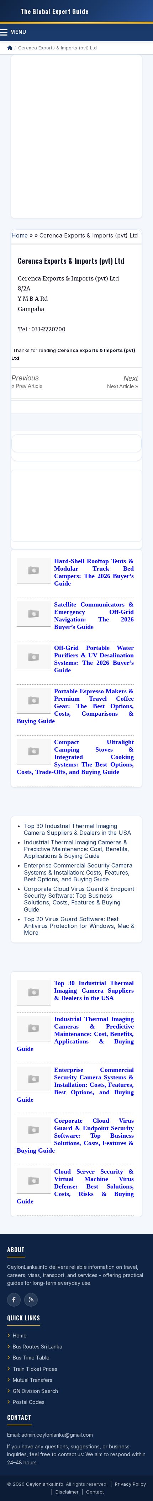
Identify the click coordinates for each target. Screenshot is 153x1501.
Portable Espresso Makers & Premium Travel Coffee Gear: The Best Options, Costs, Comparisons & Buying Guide (75, 706)
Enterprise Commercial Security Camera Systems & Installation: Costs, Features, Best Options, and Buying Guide (78, 872)
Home (19, 235)
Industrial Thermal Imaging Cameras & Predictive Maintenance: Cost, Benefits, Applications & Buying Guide (76, 849)
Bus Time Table (31, 1358)
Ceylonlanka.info (44, 1484)
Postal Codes (28, 1402)
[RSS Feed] (31, 1300)
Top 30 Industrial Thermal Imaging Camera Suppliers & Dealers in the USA (77, 829)
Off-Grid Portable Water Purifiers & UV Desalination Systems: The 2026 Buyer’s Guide (94, 659)
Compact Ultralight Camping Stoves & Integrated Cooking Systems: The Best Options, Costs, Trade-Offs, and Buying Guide (75, 756)
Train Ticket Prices (35, 1369)
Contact (95, 1492)
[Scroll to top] (136, 1487)
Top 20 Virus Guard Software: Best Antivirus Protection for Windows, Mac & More (79, 925)
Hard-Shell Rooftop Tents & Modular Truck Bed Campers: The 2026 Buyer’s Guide (94, 572)
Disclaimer (67, 1492)
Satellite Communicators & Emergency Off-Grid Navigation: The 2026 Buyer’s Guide (94, 615)
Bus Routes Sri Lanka (37, 1347)
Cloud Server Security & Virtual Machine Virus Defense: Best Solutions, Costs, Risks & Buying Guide (75, 1186)
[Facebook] (14, 1300)
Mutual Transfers (32, 1380)
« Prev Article (26, 386)
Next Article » (122, 386)
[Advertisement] (76, 136)
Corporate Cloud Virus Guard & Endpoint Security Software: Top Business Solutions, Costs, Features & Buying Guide (79, 899)
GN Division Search (35, 1391)
